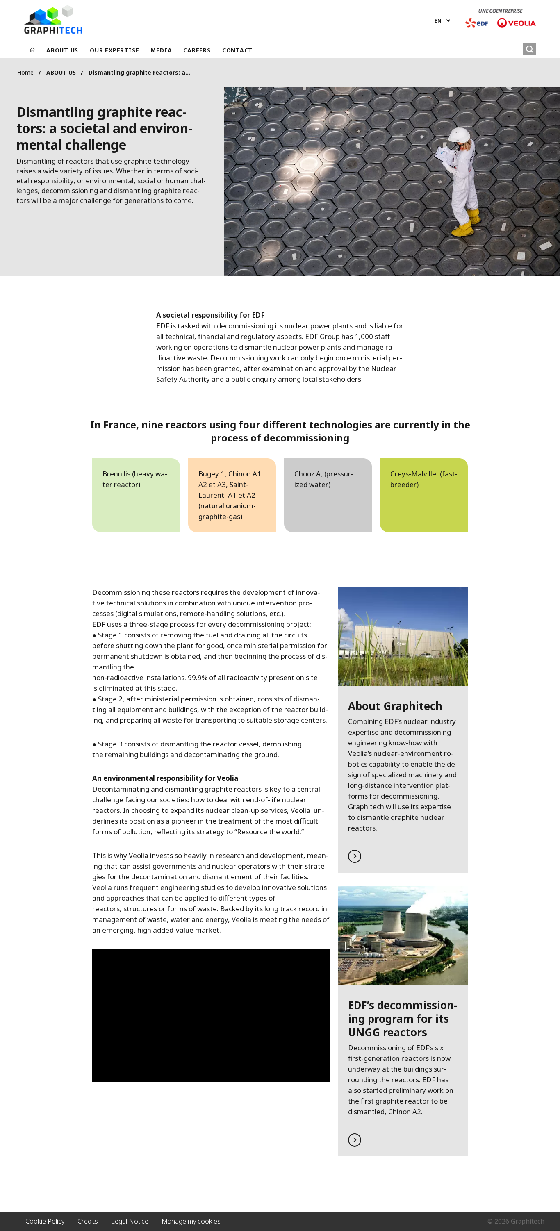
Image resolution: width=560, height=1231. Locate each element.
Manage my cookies (191, 1221)
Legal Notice (129, 1221)
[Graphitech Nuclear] (53, 19)
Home (25, 72)
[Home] (32, 50)
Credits (87, 1221)
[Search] (529, 49)
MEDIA (161, 50)
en (438, 20)
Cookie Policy (44, 1221)
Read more (403, 730)
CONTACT (237, 50)
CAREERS (196, 50)
